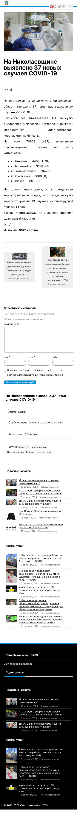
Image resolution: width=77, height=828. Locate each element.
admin (22, 411)
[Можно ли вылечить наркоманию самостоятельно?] (11, 482)
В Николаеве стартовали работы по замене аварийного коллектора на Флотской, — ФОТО (40, 558)
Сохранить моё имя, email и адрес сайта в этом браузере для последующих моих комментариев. (35, 372)
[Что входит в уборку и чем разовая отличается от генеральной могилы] (11, 492)
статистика (44, 452)
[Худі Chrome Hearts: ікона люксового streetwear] (11, 515)
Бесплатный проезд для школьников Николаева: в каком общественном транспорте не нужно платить (41, 619)
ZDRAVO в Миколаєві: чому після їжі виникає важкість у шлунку (40, 502)
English (60, 6)
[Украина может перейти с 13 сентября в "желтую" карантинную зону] (11, 588)
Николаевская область (20, 452)
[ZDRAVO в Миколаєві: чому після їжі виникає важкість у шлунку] (11, 502)
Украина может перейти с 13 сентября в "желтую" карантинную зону (40, 589)
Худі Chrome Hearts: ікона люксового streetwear (41, 512)
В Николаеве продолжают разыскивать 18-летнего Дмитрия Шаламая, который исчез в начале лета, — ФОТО (39, 575)
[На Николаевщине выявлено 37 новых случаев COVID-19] (38, 31)
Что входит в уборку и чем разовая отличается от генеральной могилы (40, 492)
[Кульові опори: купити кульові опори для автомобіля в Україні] (11, 528)
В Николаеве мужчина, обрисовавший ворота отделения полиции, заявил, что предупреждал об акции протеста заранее (41, 605)
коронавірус (39, 447)
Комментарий (11, 324)
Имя (7, 357)
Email (31, 357)
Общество (31, 434)
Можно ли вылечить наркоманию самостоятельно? (39, 482)
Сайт (54, 357)
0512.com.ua (28, 230)
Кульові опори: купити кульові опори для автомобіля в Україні (41, 526)
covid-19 (24, 447)
